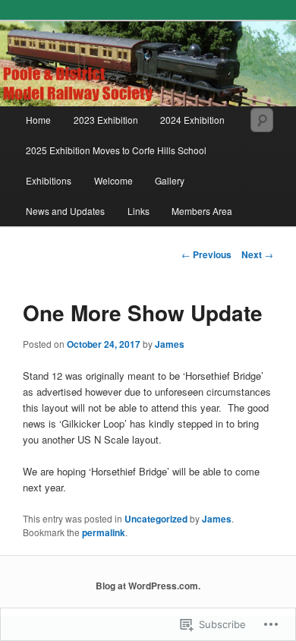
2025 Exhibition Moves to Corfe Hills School (116, 150)
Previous (206, 254)
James (169, 344)
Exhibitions (48, 180)
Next (257, 254)
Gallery (169, 180)
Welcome (113, 180)
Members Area (202, 210)
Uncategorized (155, 519)
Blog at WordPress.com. (148, 585)
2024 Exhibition (192, 119)
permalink (103, 532)
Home (38, 119)
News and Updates (65, 210)
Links (139, 210)
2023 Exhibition (106, 119)
